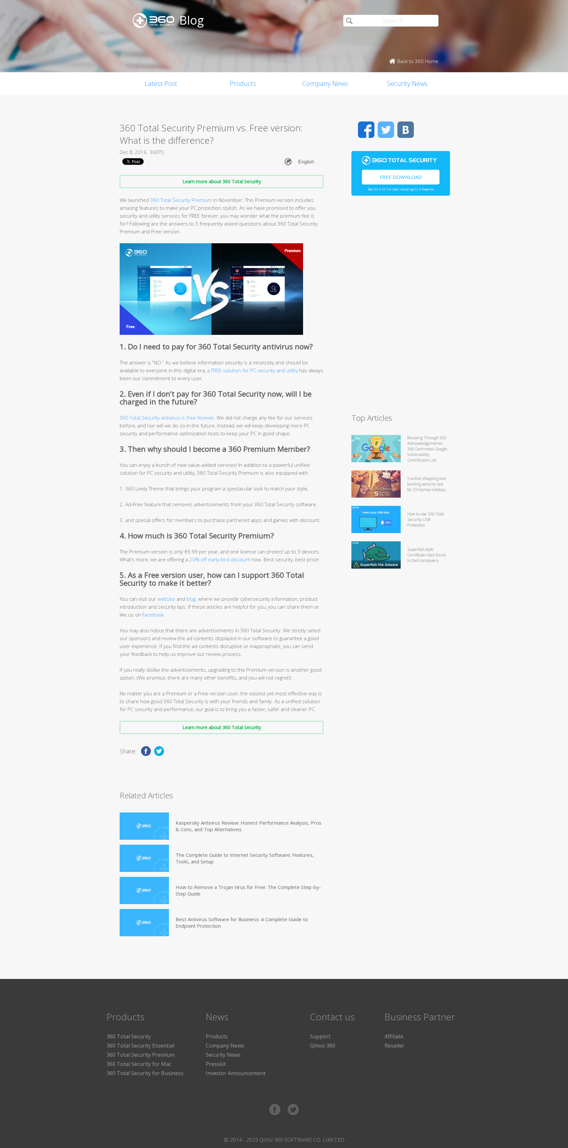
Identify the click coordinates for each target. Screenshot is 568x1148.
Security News (407, 83)
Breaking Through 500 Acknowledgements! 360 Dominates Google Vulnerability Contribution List (427, 449)
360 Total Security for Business (144, 1073)
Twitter (386, 129)
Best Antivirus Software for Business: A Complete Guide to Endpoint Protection (242, 922)
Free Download (401, 177)
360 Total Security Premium (181, 200)
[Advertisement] (400, 307)
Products (243, 83)
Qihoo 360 (322, 1045)
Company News (325, 83)
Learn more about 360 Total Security (221, 181)
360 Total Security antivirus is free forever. (167, 417)
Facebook (153, 614)
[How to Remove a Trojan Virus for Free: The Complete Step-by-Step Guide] (144, 890)
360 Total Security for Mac (138, 1064)
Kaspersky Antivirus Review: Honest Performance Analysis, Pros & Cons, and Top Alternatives (248, 826)
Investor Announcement (236, 1073)
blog (191, 599)
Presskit (216, 1064)
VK (405, 129)
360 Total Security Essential (140, 1045)
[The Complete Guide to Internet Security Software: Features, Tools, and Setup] (144, 858)
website (166, 599)
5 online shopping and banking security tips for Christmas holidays (426, 484)
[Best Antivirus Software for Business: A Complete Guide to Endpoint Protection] (144, 922)
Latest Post (161, 83)
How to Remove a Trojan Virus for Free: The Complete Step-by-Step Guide (248, 890)
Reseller (394, 1045)
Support (320, 1036)
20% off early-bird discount (219, 559)
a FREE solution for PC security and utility (252, 370)
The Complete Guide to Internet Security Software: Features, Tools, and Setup (245, 858)
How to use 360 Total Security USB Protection (425, 519)
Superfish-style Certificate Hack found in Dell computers (426, 555)
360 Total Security (128, 1036)
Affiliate (394, 1036)
